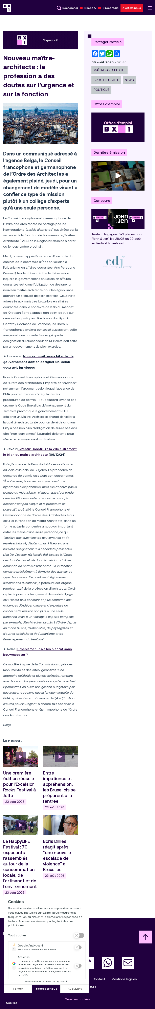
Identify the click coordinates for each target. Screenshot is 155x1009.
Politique (101, 89)
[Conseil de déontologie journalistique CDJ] (117, 262)
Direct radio (110, 8)
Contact (99, 979)
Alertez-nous (132, 8)
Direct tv (90, 8)
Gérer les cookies (77, 999)
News (129, 80)
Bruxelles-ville (106, 80)
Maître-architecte (109, 70)
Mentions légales (124, 979)
